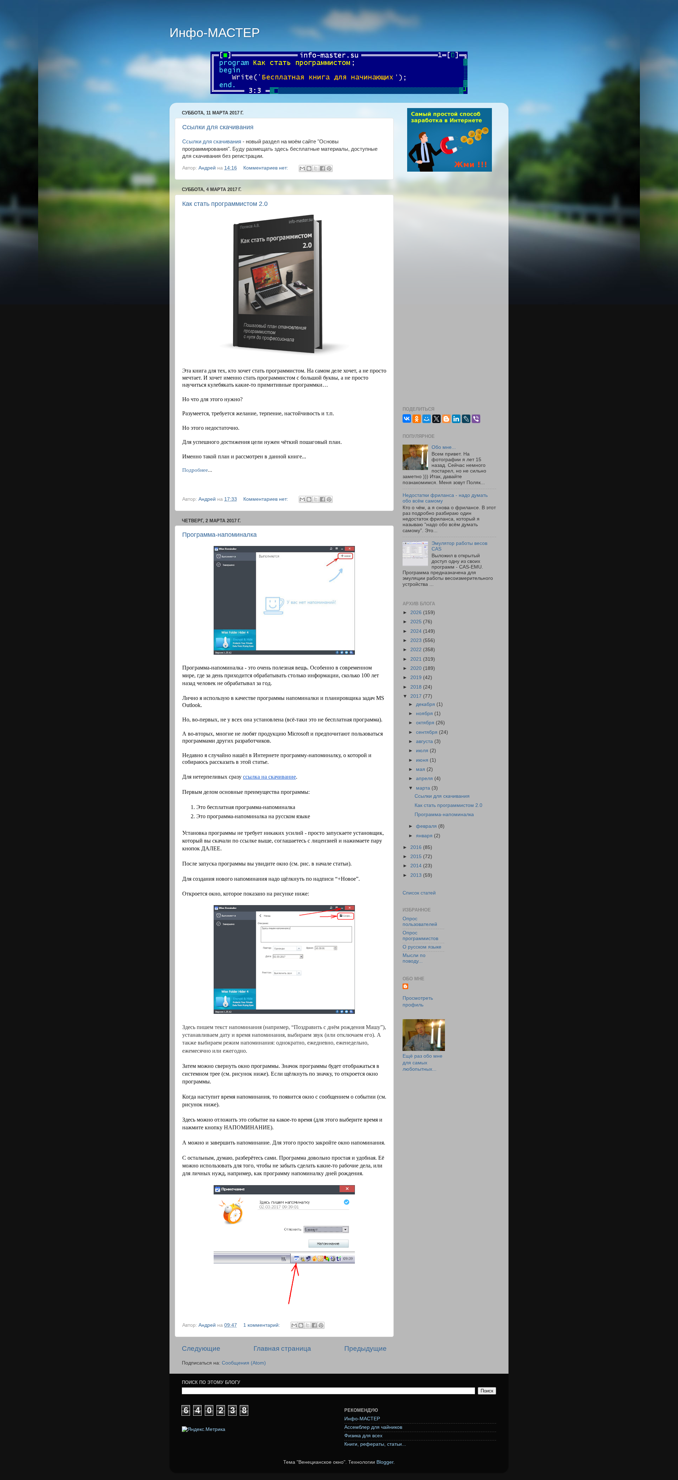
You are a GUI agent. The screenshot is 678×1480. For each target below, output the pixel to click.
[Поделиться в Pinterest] (329, 168)
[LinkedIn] (456, 419)
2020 (416, 668)
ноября (425, 713)
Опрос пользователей (420, 921)
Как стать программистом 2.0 (225, 203)
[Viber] (476, 419)
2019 (416, 677)
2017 (416, 696)
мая (421, 769)
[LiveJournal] (466, 419)
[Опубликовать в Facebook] (322, 168)
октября (426, 722)
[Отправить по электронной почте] (302, 168)
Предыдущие (365, 1348)
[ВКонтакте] (407, 418)
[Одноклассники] (416, 419)
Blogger (384, 1462)
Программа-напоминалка (219, 534)
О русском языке (422, 947)
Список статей (419, 893)
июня (423, 760)
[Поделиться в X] (315, 168)
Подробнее (195, 470)
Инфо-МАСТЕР (215, 32)
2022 (416, 649)
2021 (416, 659)
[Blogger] (446, 419)
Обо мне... (444, 447)
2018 (416, 687)
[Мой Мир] (426, 419)
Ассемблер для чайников (373, 1427)
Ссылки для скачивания (218, 127)
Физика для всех (363, 1435)
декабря (426, 704)
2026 (416, 612)
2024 (416, 631)
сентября (427, 732)
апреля (425, 778)
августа (425, 741)
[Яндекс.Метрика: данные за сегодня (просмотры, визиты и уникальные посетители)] (203, 1429)
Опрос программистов (420, 935)
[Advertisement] (449, 290)
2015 (416, 856)
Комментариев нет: (266, 168)
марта (424, 788)
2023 (416, 640)
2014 (416, 865)
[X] (436, 419)
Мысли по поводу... (414, 958)
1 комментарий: (262, 1325)
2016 (416, 847)
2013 (416, 875)
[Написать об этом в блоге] (309, 168)
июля (423, 750)
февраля (427, 826)
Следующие (201, 1348)
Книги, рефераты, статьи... (375, 1444)
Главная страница (282, 1348)
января (425, 835)
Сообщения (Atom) (244, 1363)
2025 (416, 621)
